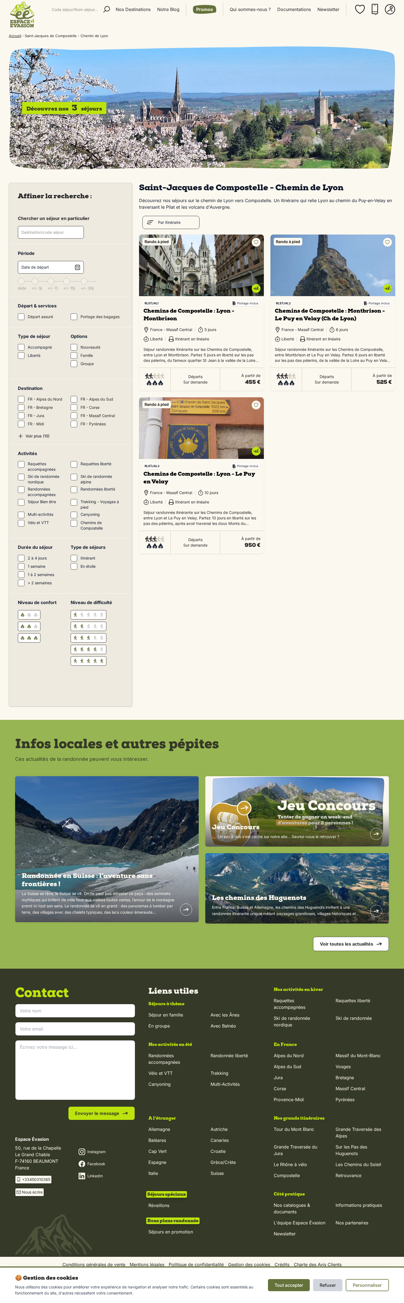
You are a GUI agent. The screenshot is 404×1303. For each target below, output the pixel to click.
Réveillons (158, 1205)
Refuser (328, 1285)
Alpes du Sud (287, 1066)
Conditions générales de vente (93, 1264)
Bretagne (345, 1077)
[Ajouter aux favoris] (256, 242)
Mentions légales (147, 1264)
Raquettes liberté (353, 1000)
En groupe (159, 1026)
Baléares (157, 1140)
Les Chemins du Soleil (358, 1164)
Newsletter (328, 9)
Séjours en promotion (170, 1232)
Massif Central (350, 1088)
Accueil (15, 36)
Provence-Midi (289, 1099)
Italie (153, 1173)
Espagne (157, 1162)
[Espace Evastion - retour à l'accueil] (22, 14)
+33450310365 (36, 1179)
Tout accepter (289, 1285)
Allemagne (159, 1129)
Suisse (217, 1173)
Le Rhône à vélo (290, 1164)
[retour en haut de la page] (385, 1264)
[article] (107, 849)
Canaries (220, 1140)
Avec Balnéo (223, 1026)
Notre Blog (168, 9)
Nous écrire (32, 1192)
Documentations (294, 9)
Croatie (218, 1151)
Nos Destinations (133, 9)
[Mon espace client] (390, 9)
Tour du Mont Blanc (294, 1129)
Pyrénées (345, 1099)
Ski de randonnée (354, 1018)
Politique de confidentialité (196, 1264)
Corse (280, 1088)
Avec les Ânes (225, 1015)
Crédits (282, 1264)
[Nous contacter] (374, 9)
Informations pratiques (359, 1205)
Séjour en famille (165, 1015)
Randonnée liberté (229, 1055)
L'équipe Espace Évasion (299, 1222)
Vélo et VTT (160, 1073)
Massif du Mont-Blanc (358, 1055)
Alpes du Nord (289, 1055)
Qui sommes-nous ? (250, 9)
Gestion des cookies (249, 1264)
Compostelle (287, 1175)
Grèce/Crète (223, 1162)
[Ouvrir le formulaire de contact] (385, 1291)
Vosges (343, 1066)
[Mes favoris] (360, 9)
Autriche (219, 1129)
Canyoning (159, 1084)
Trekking (219, 1073)
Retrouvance (348, 1175)
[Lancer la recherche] (106, 9)
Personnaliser (367, 1285)
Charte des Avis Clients (318, 1264)
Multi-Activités (225, 1084)
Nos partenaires (352, 1222)
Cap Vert (157, 1151)
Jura (278, 1077)
